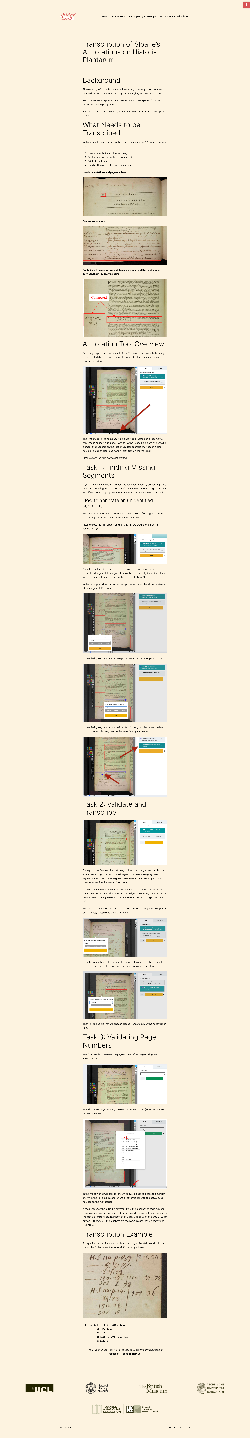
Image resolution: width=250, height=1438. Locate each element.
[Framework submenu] (126, 16)
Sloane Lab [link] (66, 1427)
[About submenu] (109, 16)
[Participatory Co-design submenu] (157, 16)
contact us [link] (134, 1353)
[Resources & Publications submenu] (189, 16)
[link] (246, 5)
